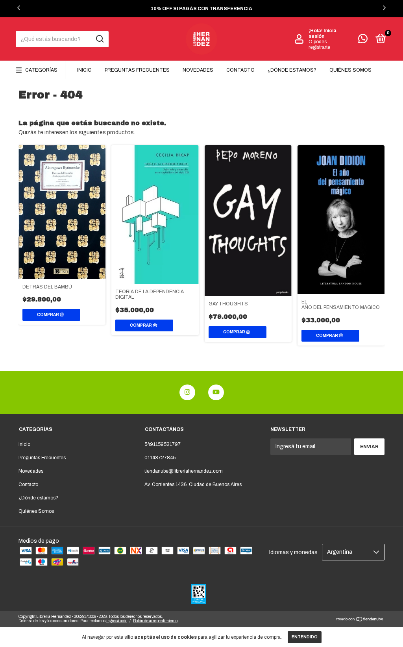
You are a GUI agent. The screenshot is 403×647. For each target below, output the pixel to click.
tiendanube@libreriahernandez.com (183, 471)
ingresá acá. (116, 621)
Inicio (84, 70)
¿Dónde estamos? (292, 70)
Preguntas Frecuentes (137, 70)
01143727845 (160, 457)
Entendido (305, 637)
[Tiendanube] (360, 620)
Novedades (198, 70)
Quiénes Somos (350, 70)
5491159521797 (162, 444)
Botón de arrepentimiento (155, 621)
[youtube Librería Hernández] (216, 392)
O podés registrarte (319, 44)
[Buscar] (99, 39)
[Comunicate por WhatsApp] (363, 40)
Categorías (41, 70)
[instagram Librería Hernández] (187, 392)
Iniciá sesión (322, 33)
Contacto (240, 70)
